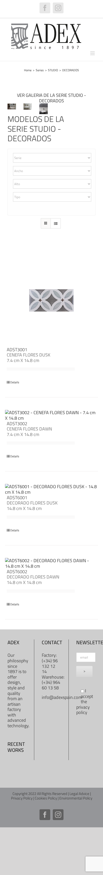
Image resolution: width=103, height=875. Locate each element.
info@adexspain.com (62, 697)
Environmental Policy (75, 798)
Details (14, 382)
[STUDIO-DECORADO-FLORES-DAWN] (12, 105)
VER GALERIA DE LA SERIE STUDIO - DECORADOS (51, 98)
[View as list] (55, 223)
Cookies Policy (46, 798)
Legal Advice (79, 793)
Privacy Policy (21, 798)
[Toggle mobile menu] (93, 53)
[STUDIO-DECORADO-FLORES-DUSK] (28, 105)
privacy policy (83, 710)
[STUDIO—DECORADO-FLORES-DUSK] (43, 105)
